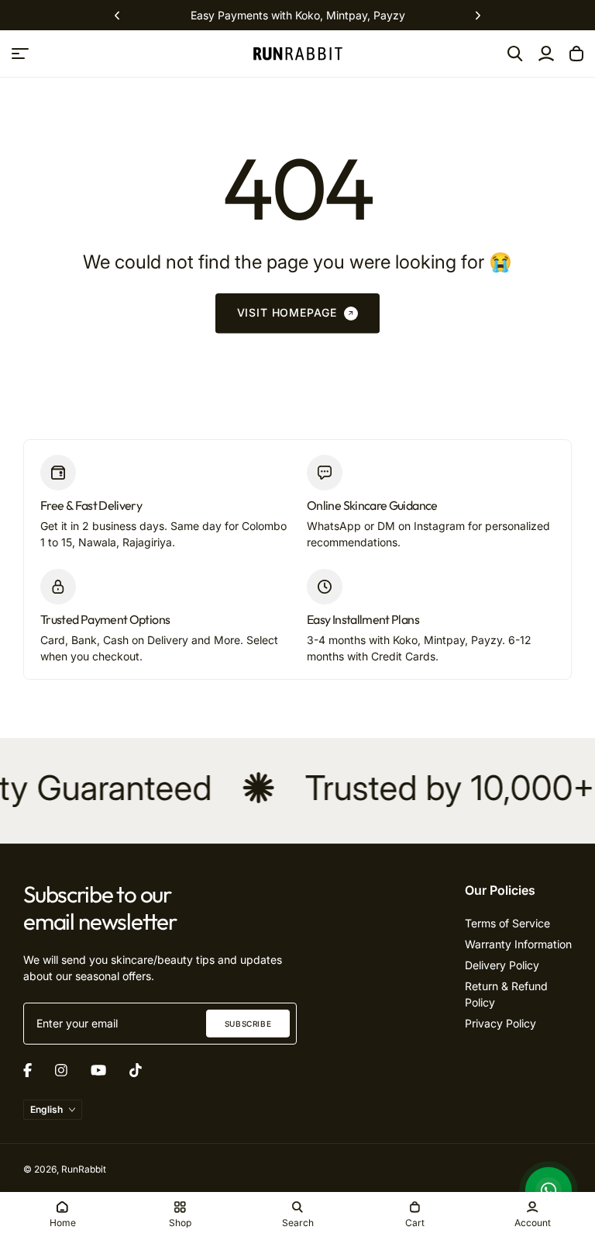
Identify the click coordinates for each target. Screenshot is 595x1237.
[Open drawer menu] (20, 53)
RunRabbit (83, 1169)
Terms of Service (507, 923)
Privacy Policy (500, 1023)
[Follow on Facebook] (27, 1070)
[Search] (515, 53)
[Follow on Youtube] (98, 1070)
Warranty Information (518, 944)
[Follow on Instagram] (61, 1070)
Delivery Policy (502, 965)
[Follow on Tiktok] (135, 1070)
